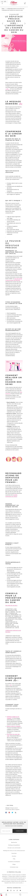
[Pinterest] (9, 812)
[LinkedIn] (14, 890)
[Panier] (24, 3)
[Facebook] (6, 812)
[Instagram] (10, 890)
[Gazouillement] (12, 812)
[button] (4, 1)
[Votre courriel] (6, 831)
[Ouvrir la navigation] (3, 3)
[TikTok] (17, 890)
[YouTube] (20, 890)
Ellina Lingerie (15, 809)
